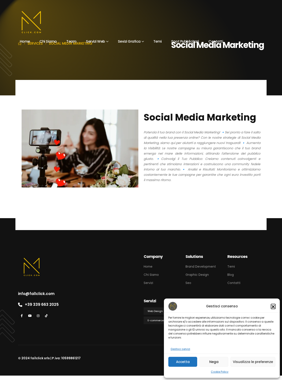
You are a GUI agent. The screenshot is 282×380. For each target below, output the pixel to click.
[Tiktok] (46, 315)
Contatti (215, 41)
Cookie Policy (219, 372)
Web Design (155, 311)
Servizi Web (95, 41)
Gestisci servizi (180, 349)
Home (25, 41)
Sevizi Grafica (129, 41)
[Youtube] (29, 315)
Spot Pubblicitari (185, 41)
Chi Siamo (48, 41)
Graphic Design (197, 274)
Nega (214, 361)
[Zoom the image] (31, 256)
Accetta (183, 361)
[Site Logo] (31, 22)
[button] (273, 306)
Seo (188, 283)
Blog (230, 274)
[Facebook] (21, 315)
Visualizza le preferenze (253, 361)
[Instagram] (38, 315)
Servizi (148, 283)
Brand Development (201, 266)
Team (71, 41)
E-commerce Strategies (162, 320)
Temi (157, 41)
